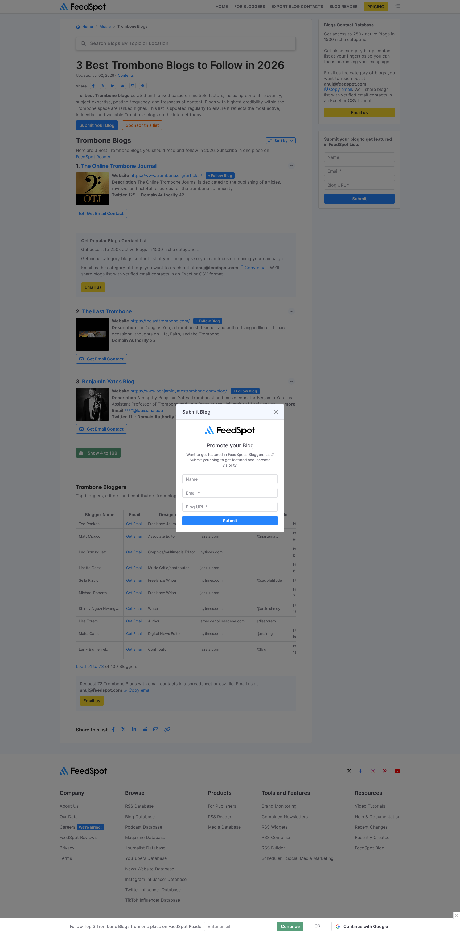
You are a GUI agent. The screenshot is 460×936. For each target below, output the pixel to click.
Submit (230, 520)
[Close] (276, 412)
